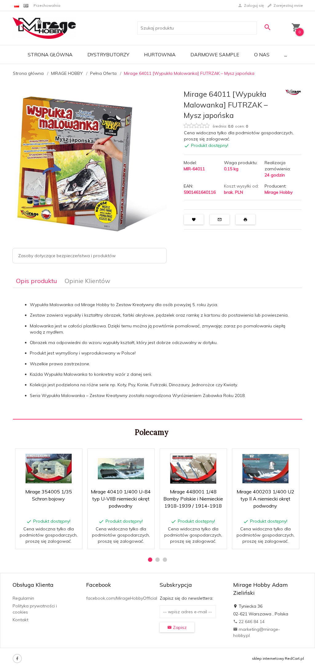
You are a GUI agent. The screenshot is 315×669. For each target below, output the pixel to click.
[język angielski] (25, 5)
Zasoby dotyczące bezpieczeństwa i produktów (67, 255)
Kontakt (20, 619)
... (285, 54)
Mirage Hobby (279, 192)
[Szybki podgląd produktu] (58, 456)
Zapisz (179, 627)
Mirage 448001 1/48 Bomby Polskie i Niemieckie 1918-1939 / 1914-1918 (193, 499)
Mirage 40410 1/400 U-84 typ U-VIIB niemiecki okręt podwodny (121, 499)
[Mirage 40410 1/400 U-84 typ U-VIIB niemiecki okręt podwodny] (121, 468)
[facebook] (17, 658)
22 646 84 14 (251, 621)
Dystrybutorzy (108, 54)
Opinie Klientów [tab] (87, 281)
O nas (261, 54)
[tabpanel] (157, 354)
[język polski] (16, 5)
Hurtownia (160, 54)
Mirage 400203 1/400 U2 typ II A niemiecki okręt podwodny (265, 499)
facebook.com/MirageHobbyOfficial (121, 598)
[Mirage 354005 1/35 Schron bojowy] (48, 468)
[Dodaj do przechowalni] (73, 456)
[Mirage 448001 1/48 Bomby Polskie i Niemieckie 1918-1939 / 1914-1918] (193, 469)
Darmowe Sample (214, 54)
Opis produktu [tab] (36, 281)
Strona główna (50, 54)
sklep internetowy (268, 658)
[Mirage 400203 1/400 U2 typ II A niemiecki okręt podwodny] (265, 468)
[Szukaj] (267, 27)
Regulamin (23, 598)
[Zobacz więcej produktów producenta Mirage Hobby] (293, 92)
